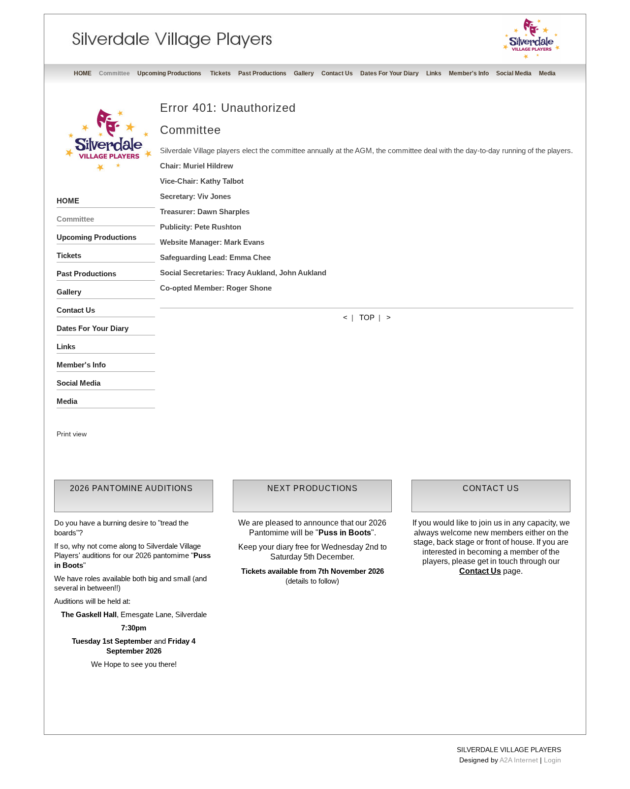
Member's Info (469, 73)
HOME (83, 73)
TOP (367, 317)
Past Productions (262, 73)
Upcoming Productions (170, 73)
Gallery (304, 73)
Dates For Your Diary (389, 73)
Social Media (514, 73)
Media (547, 73)
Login (552, 760)
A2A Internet (519, 760)
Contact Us (337, 73)
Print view (72, 434)
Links (433, 73)
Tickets (220, 73)
